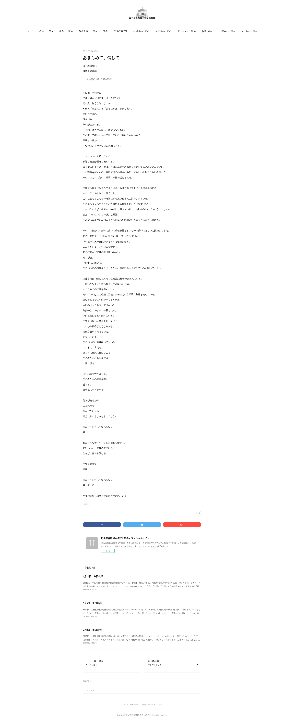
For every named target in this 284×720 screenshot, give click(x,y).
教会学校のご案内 (88, 31)
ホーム (30, 31)
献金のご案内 (228, 31)
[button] (30, 31)
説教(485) (86, 504)
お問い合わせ (209, 31)
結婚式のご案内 (141, 31)
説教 (105, 31)
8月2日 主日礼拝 (92, 629)
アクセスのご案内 (187, 31)
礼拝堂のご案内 (163, 31)
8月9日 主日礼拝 (92, 603)
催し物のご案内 (249, 31)
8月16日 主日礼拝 (93, 576)
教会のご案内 (46, 31)
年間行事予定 (121, 31)
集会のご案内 (66, 31)
